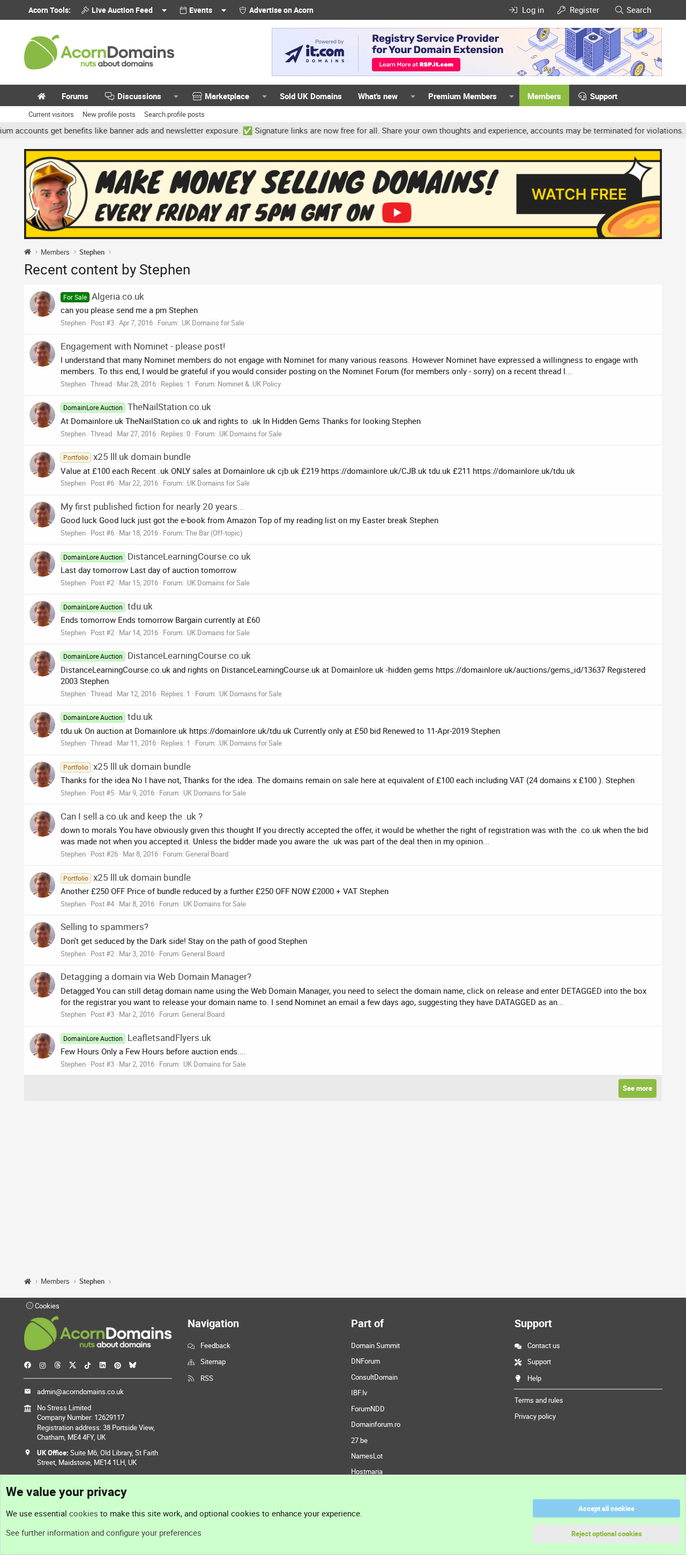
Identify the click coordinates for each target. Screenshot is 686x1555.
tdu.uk (108, 606)
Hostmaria (367, 1471)
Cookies (46, 1306)
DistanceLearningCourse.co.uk (157, 556)
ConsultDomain (374, 1377)
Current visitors (51, 114)
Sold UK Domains (311, 96)
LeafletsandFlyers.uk (137, 1037)
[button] (176, 96)
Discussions (139, 96)
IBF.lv (359, 1392)
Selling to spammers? (104, 926)
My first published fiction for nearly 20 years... (152, 506)
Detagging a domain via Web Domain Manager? (156, 976)
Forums (75, 96)
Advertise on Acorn (281, 10)
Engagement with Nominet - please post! (143, 346)
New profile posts (109, 114)
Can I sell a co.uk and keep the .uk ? (132, 816)
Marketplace (227, 96)
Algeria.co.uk (103, 296)
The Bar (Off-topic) (214, 533)
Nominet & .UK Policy (249, 384)
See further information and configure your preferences (104, 1532)
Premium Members (462, 96)
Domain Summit (375, 1345)
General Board (206, 854)
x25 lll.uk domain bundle (127, 456)
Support (603, 96)
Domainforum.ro (375, 1424)
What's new (378, 96)
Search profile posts (174, 114)
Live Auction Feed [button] (122, 10)
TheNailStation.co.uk (137, 406)
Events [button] (200, 10)
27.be (359, 1440)
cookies (83, 1513)
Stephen (73, 323)
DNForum (365, 1361)
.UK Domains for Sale (212, 323)
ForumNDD (368, 1408)
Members (544, 96)
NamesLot (367, 1456)
